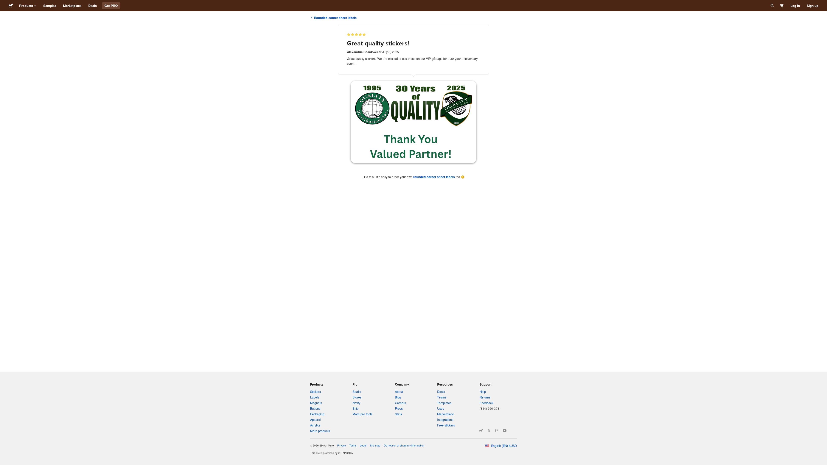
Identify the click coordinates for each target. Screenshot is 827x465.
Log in (795, 5)
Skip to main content (3, 3)
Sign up (812, 5)
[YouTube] (504, 430)
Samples (49, 5)
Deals (92, 5)
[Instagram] (497, 430)
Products (26, 5)
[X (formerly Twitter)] (489, 430)
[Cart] (782, 5)
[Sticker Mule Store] (481, 430)
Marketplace (72, 5)
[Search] (772, 5)
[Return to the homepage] (11, 5)
